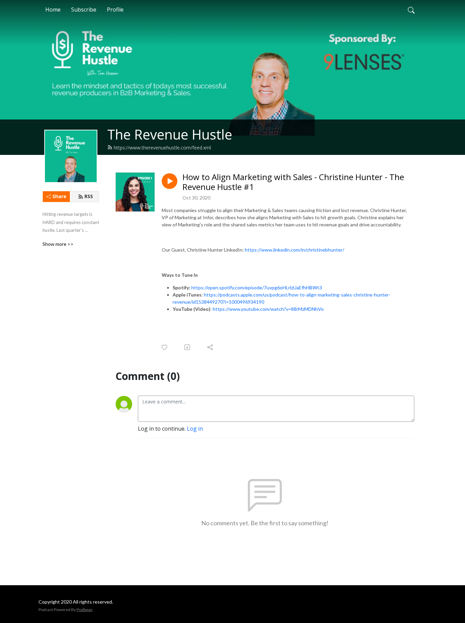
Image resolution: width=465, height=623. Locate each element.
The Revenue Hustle (169, 134)
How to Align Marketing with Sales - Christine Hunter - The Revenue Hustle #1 (293, 182)
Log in (195, 428)
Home (53, 9)
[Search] (411, 9)
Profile (115, 9)
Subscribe (83, 9)
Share (59, 196)
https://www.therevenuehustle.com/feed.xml (162, 147)
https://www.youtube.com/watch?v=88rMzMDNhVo (268, 309)
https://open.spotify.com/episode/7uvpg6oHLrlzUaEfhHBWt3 (256, 287)
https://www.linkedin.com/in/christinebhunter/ (294, 250)
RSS (88, 196)
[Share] (210, 347)
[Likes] (165, 347)
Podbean (85, 609)
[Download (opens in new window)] (188, 347)
